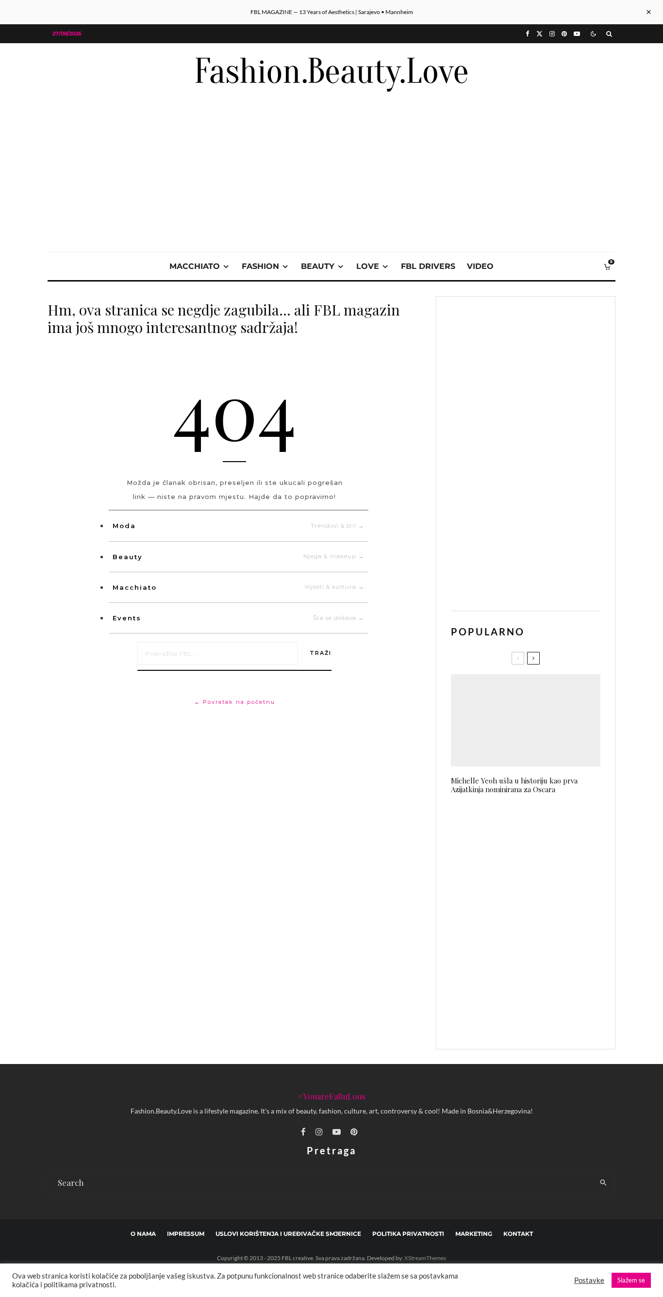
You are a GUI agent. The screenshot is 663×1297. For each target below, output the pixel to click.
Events (239, 618)
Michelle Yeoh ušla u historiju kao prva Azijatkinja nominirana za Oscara (514, 785)
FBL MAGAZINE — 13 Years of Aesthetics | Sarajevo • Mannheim (331, 12)
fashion (260, 266)
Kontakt (518, 1233)
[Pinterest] (564, 34)
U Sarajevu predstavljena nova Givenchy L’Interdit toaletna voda (541, 923)
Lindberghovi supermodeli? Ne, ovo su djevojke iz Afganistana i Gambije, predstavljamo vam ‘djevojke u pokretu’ (544, 875)
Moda (239, 526)
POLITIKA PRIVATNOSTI (408, 1233)
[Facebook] (527, 34)
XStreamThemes (425, 1258)
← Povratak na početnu (234, 701)
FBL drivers (428, 266)
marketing (473, 1233)
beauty (317, 266)
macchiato (194, 266)
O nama (143, 1233)
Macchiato (239, 587)
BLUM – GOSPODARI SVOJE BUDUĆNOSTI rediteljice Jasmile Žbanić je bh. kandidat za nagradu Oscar (545, 1016)
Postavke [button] (589, 1280)
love (367, 266)
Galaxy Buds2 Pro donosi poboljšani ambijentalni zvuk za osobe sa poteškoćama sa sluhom (543, 825)
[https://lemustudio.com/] (331, 112)
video (480, 266)
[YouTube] (576, 34)
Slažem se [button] (631, 1280)
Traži (321, 652)
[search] (603, 1183)
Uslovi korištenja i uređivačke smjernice (288, 1233)
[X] (539, 34)
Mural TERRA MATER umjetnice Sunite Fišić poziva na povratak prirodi (544, 969)
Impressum (185, 1233)
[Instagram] (552, 34)
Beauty (239, 556)
